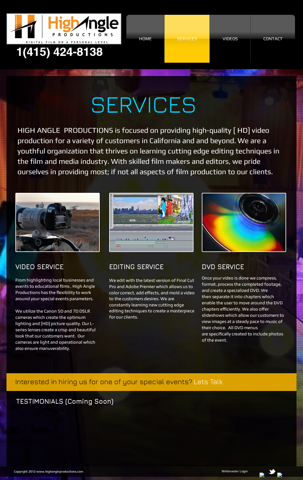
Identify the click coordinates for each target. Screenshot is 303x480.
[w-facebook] (263, 476)
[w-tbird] (272, 471)
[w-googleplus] (281, 476)
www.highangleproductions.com (59, 471)
